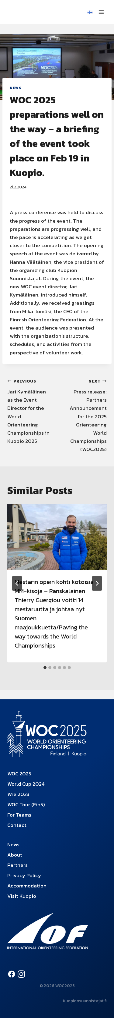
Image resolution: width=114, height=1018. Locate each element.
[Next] (97, 583)
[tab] (45, 667)
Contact (16, 825)
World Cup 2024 (26, 784)
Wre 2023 (18, 794)
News (15, 88)
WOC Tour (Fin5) (26, 804)
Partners (17, 865)
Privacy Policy (24, 875)
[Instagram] (21, 974)
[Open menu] (101, 12)
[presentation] (57, 537)
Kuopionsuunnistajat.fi (85, 1001)
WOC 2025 (19, 774)
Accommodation (27, 886)
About (14, 855)
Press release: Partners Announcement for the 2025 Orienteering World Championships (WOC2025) (88, 415)
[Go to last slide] (17, 583)
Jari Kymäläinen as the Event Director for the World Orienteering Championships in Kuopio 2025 (28, 411)
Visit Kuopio (21, 896)
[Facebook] (11, 974)
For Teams (19, 815)
